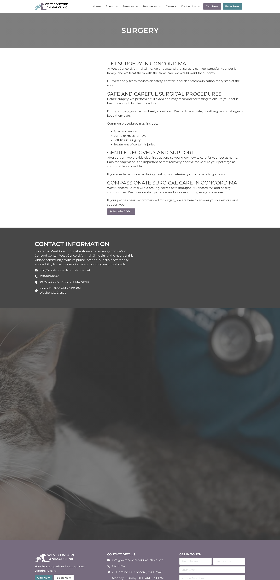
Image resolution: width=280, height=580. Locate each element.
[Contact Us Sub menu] (198, 6)
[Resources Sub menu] (159, 6)
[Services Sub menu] (136, 6)
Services (128, 6)
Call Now (118, 566)
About (109, 6)
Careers (171, 6)
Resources (150, 6)
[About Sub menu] (116, 6)
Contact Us (188, 6)
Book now (232, 6)
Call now (212, 6)
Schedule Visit (140, 427)
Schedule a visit (121, 211)
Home (97, 6)
